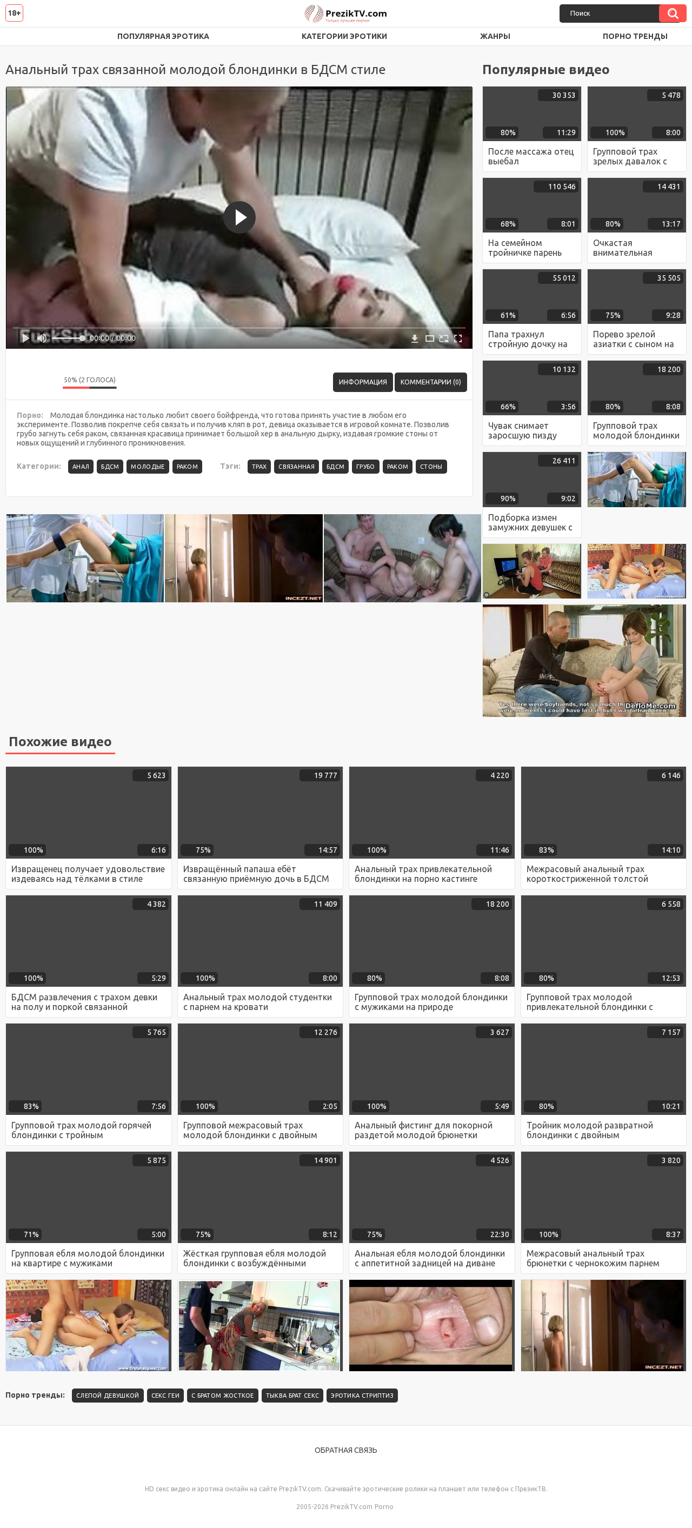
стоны (431, 466)
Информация (363, 382)
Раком (187, 466)
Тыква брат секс (293, 1395)
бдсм (335, 466)
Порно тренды (635, 36)
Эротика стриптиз (362, 1395)
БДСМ (110, 466)
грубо (365, 466)
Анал (80, 466)
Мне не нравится (46, 382)
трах (259, 466)
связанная (296, 466)
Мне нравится (22, 382)
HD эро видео (24, 36)
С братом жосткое (222, 1395)
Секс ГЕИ (165, 1395)
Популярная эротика (163, 36)
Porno (384, 1506)
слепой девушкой (107, 1395)
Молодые (147, 466)
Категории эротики (344, 36)
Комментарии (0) (431, 382)
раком (398, 466)
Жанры (495, 36)
